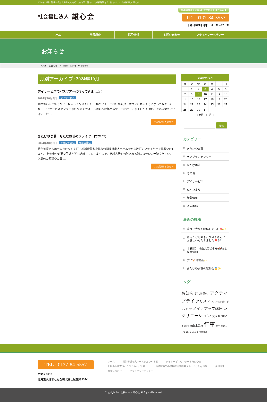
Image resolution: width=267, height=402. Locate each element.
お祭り (204, 293)
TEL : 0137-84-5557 (66, 364)
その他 (191, 173)
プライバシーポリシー (141, 370)
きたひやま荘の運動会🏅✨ (204, 268)
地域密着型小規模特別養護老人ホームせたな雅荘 (181, 366)
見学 (218, 325)
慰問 (186, 325)
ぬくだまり (194, 189)
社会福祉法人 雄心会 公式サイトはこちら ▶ (204, 10)
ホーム (111, 361)
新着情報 (192, 198)
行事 (209, 324)
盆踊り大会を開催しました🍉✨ (206, 229)
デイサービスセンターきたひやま (183, 361)
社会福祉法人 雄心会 (129, 392)
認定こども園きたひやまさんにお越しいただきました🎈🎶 (206, 238)
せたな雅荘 (85, 142)
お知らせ (189, 293)
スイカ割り (220, 301)
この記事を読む (163, 122)
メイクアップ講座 (208, 308)
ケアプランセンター (199, 156)
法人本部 (192, 206)
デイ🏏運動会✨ (197, 260)
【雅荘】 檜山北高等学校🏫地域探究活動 (207, 250)
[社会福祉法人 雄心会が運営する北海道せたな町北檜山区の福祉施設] (66, 14)
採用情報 (220, 366)
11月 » (210, 114)
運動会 (203, 332)
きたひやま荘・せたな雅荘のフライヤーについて (72, 136)
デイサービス (68, 97)
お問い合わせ (115, 370)
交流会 (216, 316)
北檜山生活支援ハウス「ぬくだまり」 (128, 366)
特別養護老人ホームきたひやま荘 (140, 361)
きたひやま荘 (68, 142)
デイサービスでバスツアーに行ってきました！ (70, 91)
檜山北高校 (196, 325)
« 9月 (200, 114)
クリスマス (205, 300)
